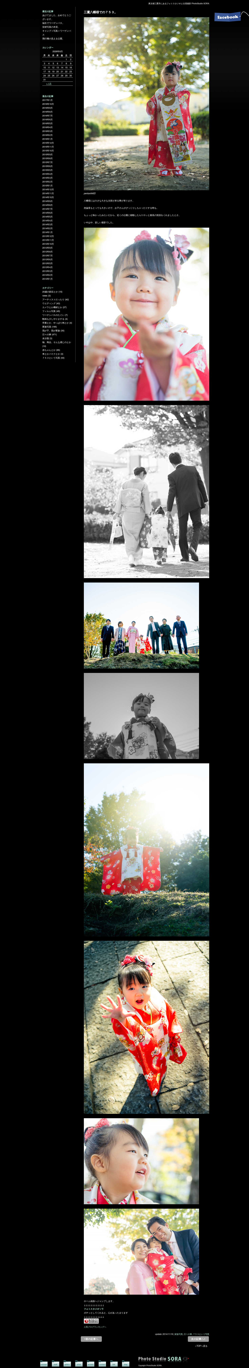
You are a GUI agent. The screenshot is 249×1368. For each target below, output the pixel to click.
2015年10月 (48, 150)
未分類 (45, 338)
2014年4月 (47, 220)
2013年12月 (48, 236)
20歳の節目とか (50, 291)
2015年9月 (47, 154)
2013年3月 (47, 271)
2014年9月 (47, 201)
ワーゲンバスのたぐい (53, 315)
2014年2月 (47, 228)
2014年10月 (48, 197)
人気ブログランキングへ (95, 1326)
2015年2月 (47, 181)
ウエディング (49, 303)
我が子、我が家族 (51, 330)
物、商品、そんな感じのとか (56, 342)
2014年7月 (47, 208)
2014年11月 (48, 193)
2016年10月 (48, 103)
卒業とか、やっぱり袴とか (55, 322)
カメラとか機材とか (52, 307)
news (44, 295)
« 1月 (48, 83)
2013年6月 (47, 259)
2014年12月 (48, 189)
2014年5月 (47, 216)
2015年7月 (47, 162)
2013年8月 (47, 251)
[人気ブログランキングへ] (91, 1322)
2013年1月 (47, 278)
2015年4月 (47, 173)
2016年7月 (47, 115)
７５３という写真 (201, 1334)
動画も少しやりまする (53, 318)
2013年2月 (47, 274)
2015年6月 (47, 166)
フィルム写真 (49, 311)
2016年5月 (47, 123)
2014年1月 (47, 232)
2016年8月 (47, 111)
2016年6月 (47, 119)
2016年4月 (47, 127)
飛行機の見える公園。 (53, 38)
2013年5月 (47, 263)
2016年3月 (47, 131)
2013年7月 (47, 255)
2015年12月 (48, 142)
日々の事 (188, 1334)
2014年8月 (47, 205)
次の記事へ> (198, 1339)
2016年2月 (47, 135)
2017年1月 (47, 100)
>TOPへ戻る (201, 1345)
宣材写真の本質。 (51, 26)
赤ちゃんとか (49, 350)
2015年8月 (47, 158)
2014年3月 (47, 224)
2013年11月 (48, 239)
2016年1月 (47, 138)
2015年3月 (47, 177)
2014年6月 (47, 212)
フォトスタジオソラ (94, 1308)
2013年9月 (47, 247)
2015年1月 (47, 185)
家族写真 (179, 1334)
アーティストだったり (53, 299)
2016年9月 (47, 107)
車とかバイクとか (51, 353)
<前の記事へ (91, 1339)
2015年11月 (48, 146)
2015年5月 (47, 170)
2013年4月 (47, 267)
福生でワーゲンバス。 (53, 23)
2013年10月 (48, 243)
